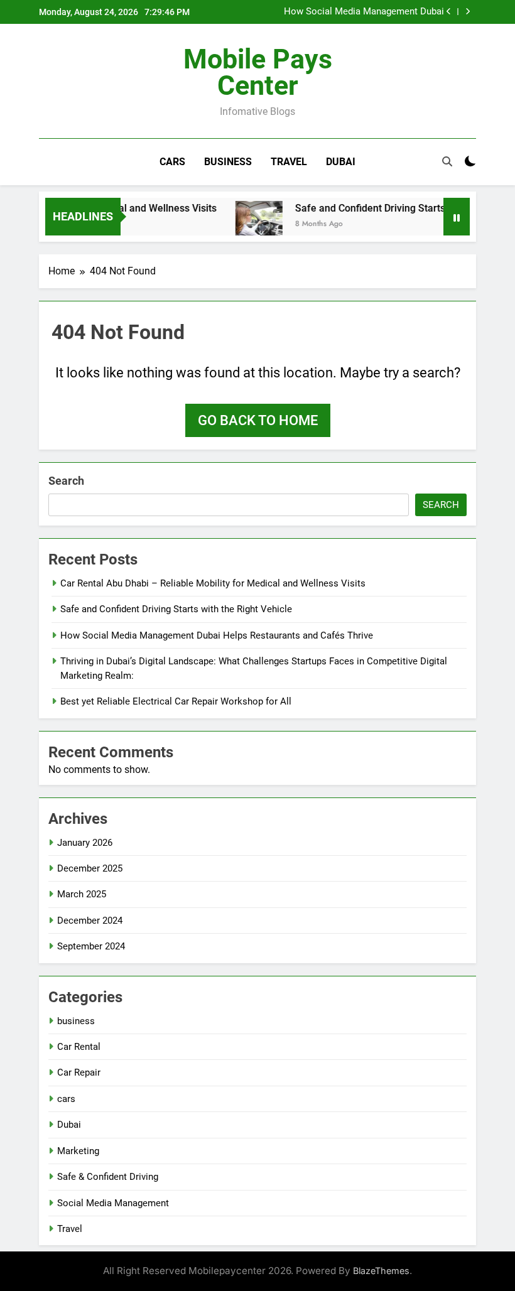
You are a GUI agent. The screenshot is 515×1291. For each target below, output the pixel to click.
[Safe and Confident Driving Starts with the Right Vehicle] (249, 224)
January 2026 (84, 842)
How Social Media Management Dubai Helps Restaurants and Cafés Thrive (364, 12)
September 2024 (91, 946)
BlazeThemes (381, 1270)
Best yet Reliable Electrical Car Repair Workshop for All (177, 701)
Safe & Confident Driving (107, 1176)
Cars (172, 162)
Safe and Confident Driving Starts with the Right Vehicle (176, 609)
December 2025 (89, 868)
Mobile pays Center (257, 72)
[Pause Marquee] (456, 216)
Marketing (78, 1151)
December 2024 (89, 920)
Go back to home (258, 420)
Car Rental (78, 1046)
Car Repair (78, 1072)
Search (66, 480)
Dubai (340, 162)
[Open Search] (447, 161)
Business (228, 162)
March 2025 (81, 894)
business (76, 1021)
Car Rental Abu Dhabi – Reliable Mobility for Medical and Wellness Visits (213, 583)
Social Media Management (113, 1203)
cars (66, 1099)
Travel (289, 162)
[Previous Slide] (448, 11)
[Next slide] (467, 11)
